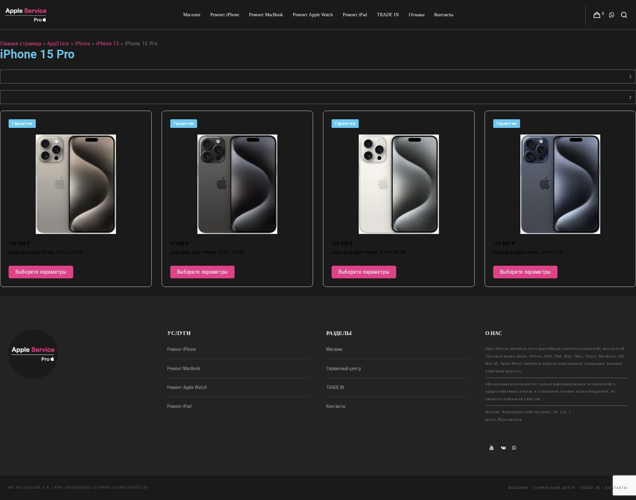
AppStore (58, 43)
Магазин (334, 349)
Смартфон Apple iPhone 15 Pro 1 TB (528, 252)
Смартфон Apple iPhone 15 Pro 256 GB (369, 252)
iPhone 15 (107, 43)
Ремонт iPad (179, 406)
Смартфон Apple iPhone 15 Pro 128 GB (207, 252)
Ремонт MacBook (183, 368)
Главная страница (20, 43)
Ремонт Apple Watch (187, 387)
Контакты (335, 406)
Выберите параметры (41, 272)
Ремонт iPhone (181, 349)
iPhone (82, 43)
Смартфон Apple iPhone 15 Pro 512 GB (46, 252)
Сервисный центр (343, 368)
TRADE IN (335, 387)
